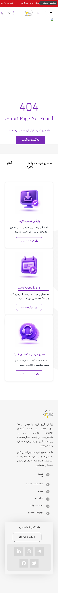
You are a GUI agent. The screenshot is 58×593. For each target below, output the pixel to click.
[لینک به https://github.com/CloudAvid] (23, 563)
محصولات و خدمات (34, 484)
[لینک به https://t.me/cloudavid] (39, 551)
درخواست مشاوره (35, 512)
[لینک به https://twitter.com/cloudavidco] (34, 563)
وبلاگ (40, 491)
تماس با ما (38, 498)
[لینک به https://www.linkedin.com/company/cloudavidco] (18, 551)
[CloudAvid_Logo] (29, 10)
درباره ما (40, 475)
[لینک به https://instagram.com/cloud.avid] (29, 551)
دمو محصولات (36, 505)
